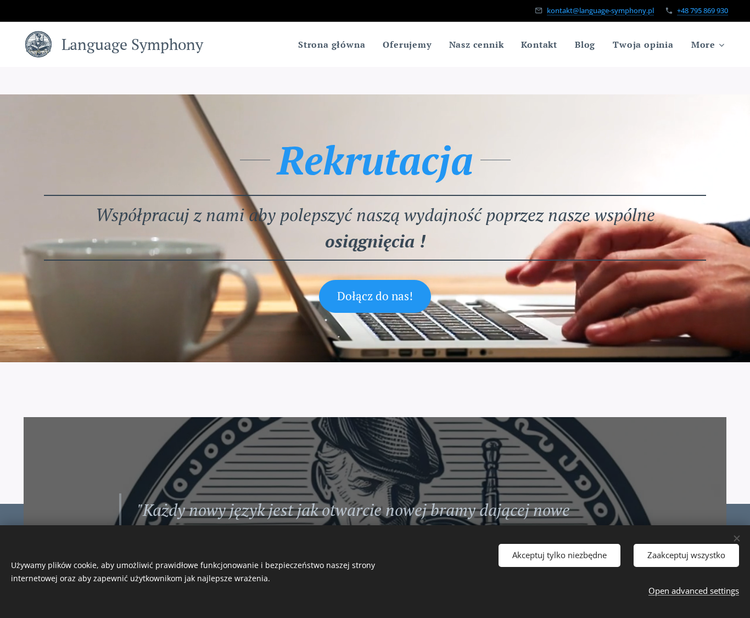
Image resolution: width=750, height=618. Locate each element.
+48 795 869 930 (702, 10)
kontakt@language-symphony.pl (600, 10)
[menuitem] (334, 44)
